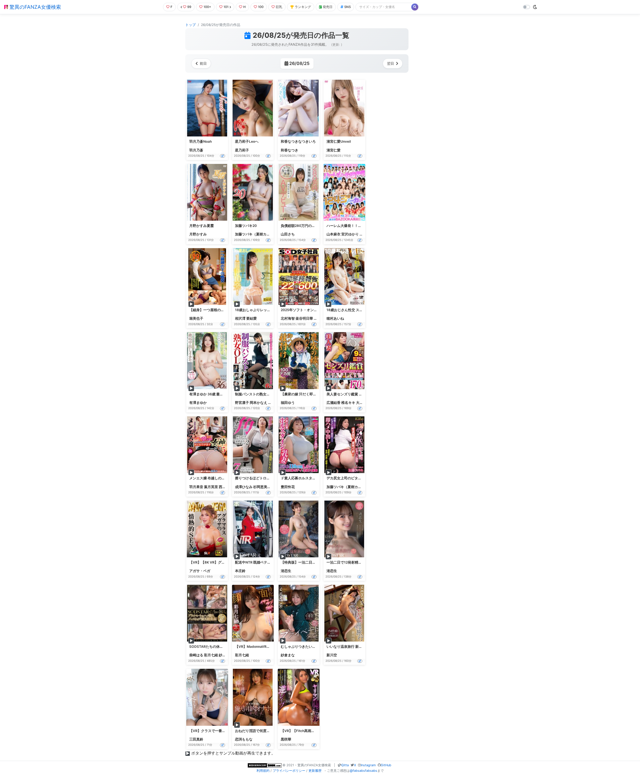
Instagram (368, 765)
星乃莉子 (242, 150)
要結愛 (251, 318)
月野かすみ (198, 234)
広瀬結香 (333, 403)
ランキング (303, 7)
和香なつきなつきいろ (298, 141)
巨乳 (279, 7)
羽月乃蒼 (196, 150)
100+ (207, 7)
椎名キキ (348, 403)
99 (189, 7)
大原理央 (363, 403)
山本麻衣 (333, 234)
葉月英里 (211, 487)
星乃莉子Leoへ (246, 141)
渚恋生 (286, 571)
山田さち (288, 234)
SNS (347, 7)
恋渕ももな (243, 739)
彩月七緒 (211, 655)
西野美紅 (226, 487)
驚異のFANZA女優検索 (34, 7)
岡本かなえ (258, 403)
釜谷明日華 (304, 318)
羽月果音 (196, 487)
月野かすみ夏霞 (201, 226)
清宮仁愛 (333, 150)
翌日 (390, 63)
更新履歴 (315, 771)
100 (261, 7)
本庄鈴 (240, 571)
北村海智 (288, 318)
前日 (203, 63)
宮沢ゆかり (350, 234)
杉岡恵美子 (262, 487)
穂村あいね (335, 318)
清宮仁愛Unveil (338, 141)
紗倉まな (226, 655)
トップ (190, 25)
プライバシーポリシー (289, 771)
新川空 (331, 655)
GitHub (386, 765)
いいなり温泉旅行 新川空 (346, 647)
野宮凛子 (242, 403)
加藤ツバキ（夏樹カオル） (256, 234)
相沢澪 (240, 318)
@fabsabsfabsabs (363, 771)
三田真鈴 (196, 739)
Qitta (345, 765)
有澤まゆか (198, 403)
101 (226, 7)
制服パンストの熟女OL (253, 394)
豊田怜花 (288, 487)
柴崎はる (196, 655)
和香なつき (289, 150)
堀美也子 (196, 318)
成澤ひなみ (243, 487)
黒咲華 (286, 739)
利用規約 (263, 771)
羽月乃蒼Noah (200, 141)
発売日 (327, 7)
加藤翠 (319, 318)
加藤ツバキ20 (246, 226)
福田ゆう (288, 403)
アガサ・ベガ (199, 571)
